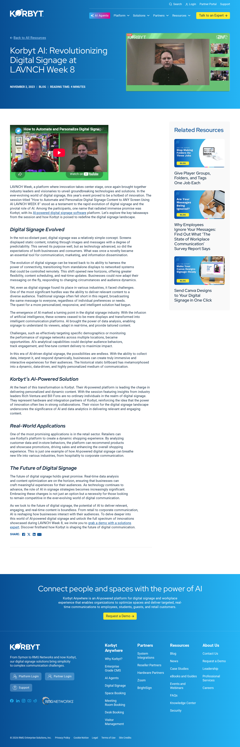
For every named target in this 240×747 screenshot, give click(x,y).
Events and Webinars (178, 686)
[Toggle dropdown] (128, 15)
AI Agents (102, 15)
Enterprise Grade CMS (113, 668)
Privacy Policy (62, 737)
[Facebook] (23, 534)
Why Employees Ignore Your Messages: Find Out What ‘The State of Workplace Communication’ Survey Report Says (195, 236)
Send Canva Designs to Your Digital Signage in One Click (193, 295)
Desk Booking (114, 712)
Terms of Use (108, 737)
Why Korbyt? (113, 659)
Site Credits (125, 737)
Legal (95, 737)
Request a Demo (118, 616)
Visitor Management (114, 722)
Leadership (210, 668)
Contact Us (210, 653)
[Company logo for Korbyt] (26, 13)
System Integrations (145, 655)
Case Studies (179, 668)
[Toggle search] (174, 4)
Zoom (141, 680)
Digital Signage (115, 685)
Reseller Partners (149, 665)
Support (225, 4)
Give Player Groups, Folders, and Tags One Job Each (192, 177)
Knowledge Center (183, 703)
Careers (208, 688)
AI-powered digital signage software (59, 213)
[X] (28, 534)
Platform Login (29, 676)
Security (175, 710)
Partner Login (63, 676)
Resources (179, 645)
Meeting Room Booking (115, 703)
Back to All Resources (30, 38)
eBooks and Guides (183, 676)
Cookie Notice (81, 737)
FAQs (173, 695)
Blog (173, 653)
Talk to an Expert (211, 15)
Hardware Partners (150, 673)
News (174, 661)
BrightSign (144, 688)
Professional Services (211, 678)
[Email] (39, 534)
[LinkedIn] (34, 534)
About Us (211, 645)
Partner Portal (208, 4)
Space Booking (115, 693)
